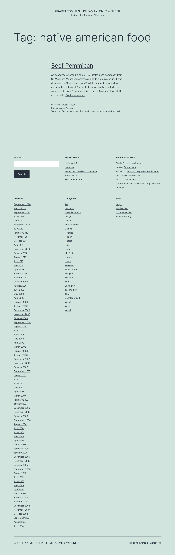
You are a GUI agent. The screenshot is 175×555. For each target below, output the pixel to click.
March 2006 (20, 444)
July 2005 (19, 477)
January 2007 (21, 404)
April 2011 (18, 245)
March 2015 (20, 208)
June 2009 (19, 290)
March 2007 (20, 396)
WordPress (155, 543)
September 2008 (22, 322)
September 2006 (22, 420)
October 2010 (21, 253)
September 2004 (22, 518)
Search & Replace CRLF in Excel (143, 171)
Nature (68, 257)
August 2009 (20, 286)
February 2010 (21, 273)
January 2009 (21, 306)
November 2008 (22, 314)
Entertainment (72, 224)
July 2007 (18, 379)
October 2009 (21, 281)
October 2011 (20, 241)
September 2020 (22, 204)
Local (67, 249)
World (68, 310)
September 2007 (22, 371)
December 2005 (22, 457)
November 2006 (22, 412)
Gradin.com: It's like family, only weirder (87, 11)
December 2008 (22, 310)
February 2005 (21, 497)
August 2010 (20, 257)
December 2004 (22, 505)
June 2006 (19, 432)
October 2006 (21, 416)
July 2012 (18, 228)
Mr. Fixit (69, 253)
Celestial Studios (73, 212)
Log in (119, 204)
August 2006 (20, 424)
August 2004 (20, 522)
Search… (18, 157)
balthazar (69, 208)
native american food (79, 111)
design (68, 216)
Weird (68, 302)
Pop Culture (71, 269)
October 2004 (21, 514)
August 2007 (20, 375)
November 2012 (22, 224)
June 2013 (19, 216)
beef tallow (64, 111)
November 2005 (22, 461)
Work (67, 306)
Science (69, 277)
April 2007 (19, 391)
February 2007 (21, 400)
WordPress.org (123, 216)
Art (66, 204)
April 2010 (19, 269)
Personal (69, 108)
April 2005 (19, 489)
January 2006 (21, 452)
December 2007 (22, 359)
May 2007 (19, 387)
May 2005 (19, 485)
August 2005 (20, 473)
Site (67, 281)
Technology (71, 290)
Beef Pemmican (72, 65)
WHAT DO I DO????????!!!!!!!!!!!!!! (81, 171)
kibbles (68, 241)
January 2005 (21, 501)
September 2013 (22, 212)
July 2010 (18, 261)
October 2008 (21, 318)
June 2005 (19, 481)
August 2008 (20, 326)
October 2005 (21, 465)
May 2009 (19, 294)
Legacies (69, 167)
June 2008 (19, 334)
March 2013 (20, 220)
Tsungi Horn (130, 167)
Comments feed (124, 212)
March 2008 (20, 347)
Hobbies (69, 233)
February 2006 (21, 448)
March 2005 (20, 493)
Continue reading (75, 95)
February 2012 (21, 233)
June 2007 (19, 383)
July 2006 (19, 428)
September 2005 (22, 469)
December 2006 (22, 408)
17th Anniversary (73, 179)
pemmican (94, 111)
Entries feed (122, 208)
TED (67, 294)
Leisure (68, 245)
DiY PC (68, 220)
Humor (68, 237)
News (68, 261)
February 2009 (21, 302)
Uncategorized (72, 298)
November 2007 (22, 363)
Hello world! (71, 163)
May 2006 (19, 436)
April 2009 (19, 298)
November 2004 (22, 510)
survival (116, 111)
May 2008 (19, 338)
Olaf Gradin (122, 175)
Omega (138, 163)
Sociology (70, 286)
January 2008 (21, 355)
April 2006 (19, 440)
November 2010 (22, 249)
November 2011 (21, 237)
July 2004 (19, 526)
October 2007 (21, 367)
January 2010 (20, 277)
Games (68, 228)
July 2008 (19, 330)
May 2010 (18, 265)
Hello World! (71, 175)
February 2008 (21, 351)
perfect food (106, 111)
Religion (69, 273)
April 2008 (19, 342)
